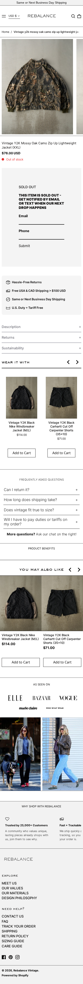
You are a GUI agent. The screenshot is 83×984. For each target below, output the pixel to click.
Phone (24, 231)
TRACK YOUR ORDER (19, 926)
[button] (73, 16)
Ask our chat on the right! (56, 534)
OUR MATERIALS (15, 893)
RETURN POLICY (15, 936)
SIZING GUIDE (13, 941)
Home (5, 31)
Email (23, 216)
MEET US (9, 883)
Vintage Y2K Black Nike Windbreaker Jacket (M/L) (22, 426)
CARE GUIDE (12, 946)
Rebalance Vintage (25, 970)
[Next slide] (77, 362)
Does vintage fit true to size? (29, 510)
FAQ (5, 921)
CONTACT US (13, 916)
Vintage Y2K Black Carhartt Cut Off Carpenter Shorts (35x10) (61, 428)
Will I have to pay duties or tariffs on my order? (35, 521)
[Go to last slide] (68, 362)
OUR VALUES (12, 888)
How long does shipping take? (30, 499)
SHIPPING (9, 931)
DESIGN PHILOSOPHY (19, 898)
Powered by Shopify (15, 975)
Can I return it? (16, 489)
